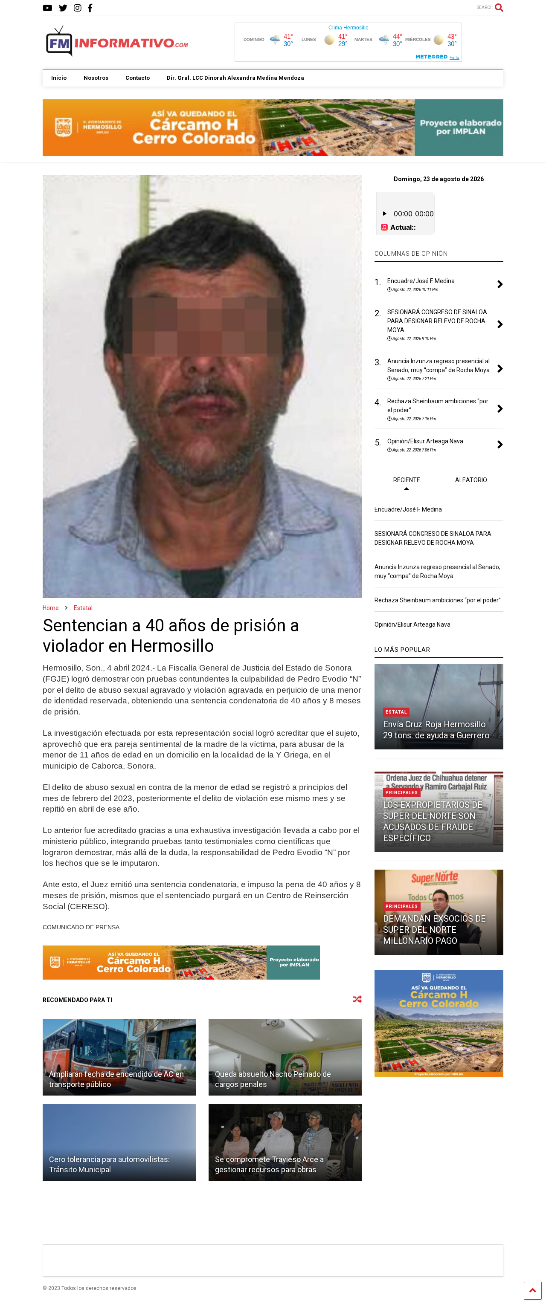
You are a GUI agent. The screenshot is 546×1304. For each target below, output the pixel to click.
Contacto (137, 78)
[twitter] (63, 8)
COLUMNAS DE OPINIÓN (411, 253)
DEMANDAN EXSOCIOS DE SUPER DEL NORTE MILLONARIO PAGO (434, 930)
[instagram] (77, 8)
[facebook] (90, 8)
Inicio (59, 78)
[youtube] (47, 8)
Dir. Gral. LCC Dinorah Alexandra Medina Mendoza (235, 78)
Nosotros (96, 78)
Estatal (396, 712)
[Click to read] (119, 1057)
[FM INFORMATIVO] (118, 54)
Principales (402, 792)
